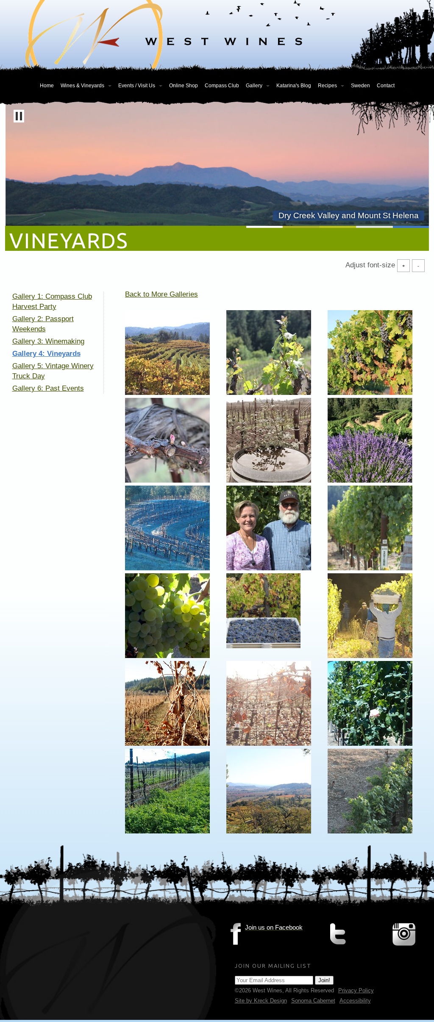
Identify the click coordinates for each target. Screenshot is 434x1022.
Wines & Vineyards (82, 86)
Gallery (254, 86)
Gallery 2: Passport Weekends (43, 324)
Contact (386, 86)
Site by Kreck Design (261, 1000)
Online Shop (183, 86)
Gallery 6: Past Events (48, 388)
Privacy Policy (356, 990)
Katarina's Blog (293, 86)
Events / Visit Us (136, 86)
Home (47, 86)
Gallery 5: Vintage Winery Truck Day (53, 371)
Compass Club (222, 86)
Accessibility (355, 1000)
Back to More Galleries (161, 294)
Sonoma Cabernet (313, 1000)
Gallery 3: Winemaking (48, 341)
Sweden (360, 86)
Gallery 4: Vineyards (46, 354)
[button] (19, 116)
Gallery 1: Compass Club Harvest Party (52, 301)
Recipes (327, 86)
